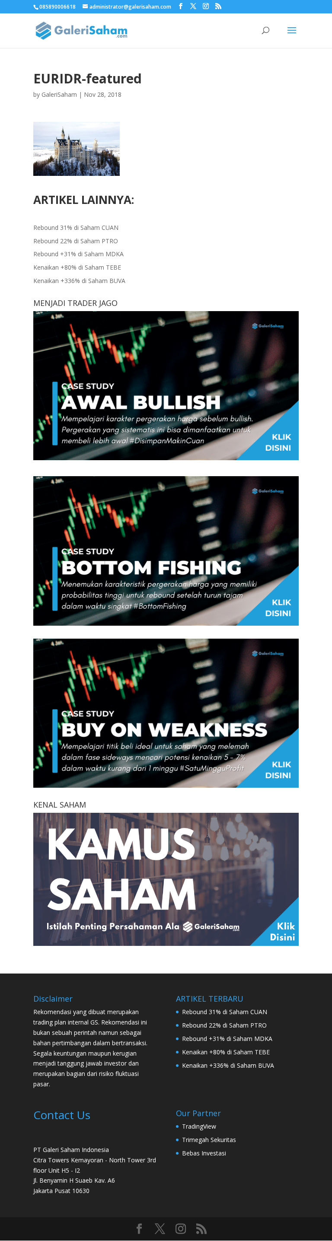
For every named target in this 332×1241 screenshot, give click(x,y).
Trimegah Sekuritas (209, 1140)
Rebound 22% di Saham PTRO (75, 241)
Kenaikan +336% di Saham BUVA (79, 281)
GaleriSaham (59, 94)
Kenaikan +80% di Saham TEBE (77, 267)
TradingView (199, 1126)
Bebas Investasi (204, 1153)
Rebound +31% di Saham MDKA (78, 254)
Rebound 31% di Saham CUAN (75, 227)
